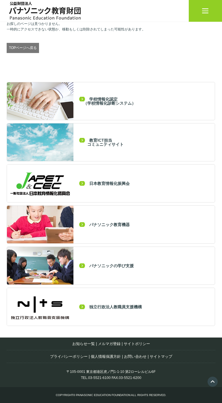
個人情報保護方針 (106, 356)
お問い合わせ (135, 356)
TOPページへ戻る (23, 48)
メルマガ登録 (109, 344)
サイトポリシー (137, 344)
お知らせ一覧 (83, 344)
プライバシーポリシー (69, 356)
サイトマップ (161, 356)
